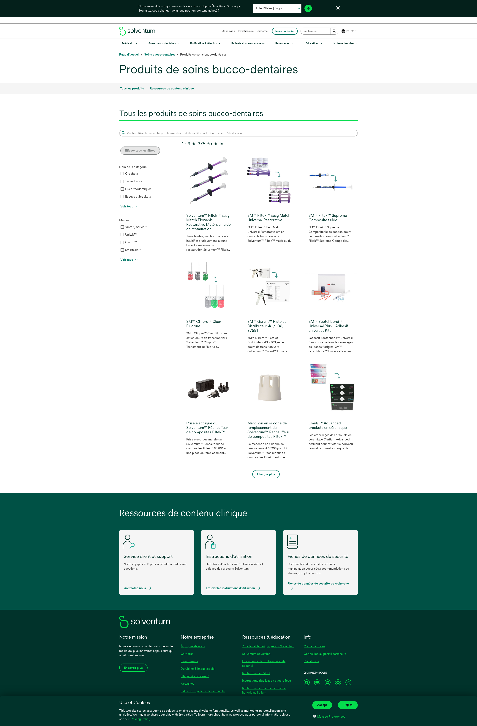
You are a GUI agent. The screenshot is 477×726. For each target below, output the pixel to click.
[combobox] (319, 31)
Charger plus (266, 474)
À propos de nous (193, 646)
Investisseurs (246, 30)
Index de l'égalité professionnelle (203, 691)
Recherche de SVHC (256, 673)
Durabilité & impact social (198, 668)
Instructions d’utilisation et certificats (267, 680)
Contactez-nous (314, 646)
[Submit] (334, 31)
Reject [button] (348, 705)
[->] (308, 8)
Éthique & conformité (195, 676)
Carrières (262, 30)
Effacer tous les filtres (140, 150)
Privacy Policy (141, 719)
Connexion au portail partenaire (325, 654)
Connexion (228, 30)
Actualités (187, 683)
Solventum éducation (256, 654)
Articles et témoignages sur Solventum (268, 646)
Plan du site (311, 661)
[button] (329, 717)
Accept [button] (322, 705)
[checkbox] (122, 173)
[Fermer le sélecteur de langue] (338, 8)
